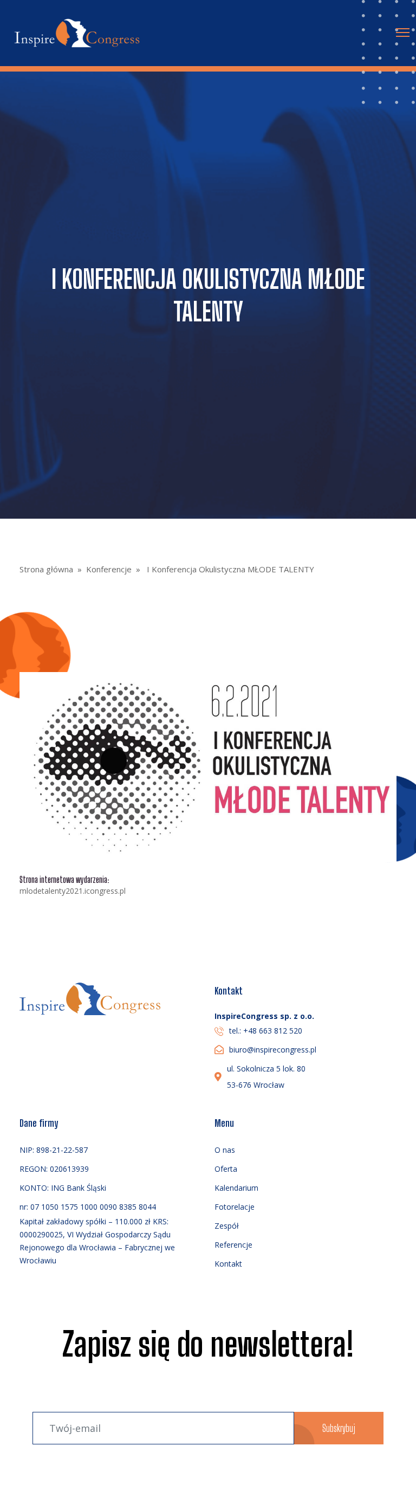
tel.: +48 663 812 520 (265, 1030)
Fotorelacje (234, 1207)
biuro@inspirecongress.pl (272, 1049)
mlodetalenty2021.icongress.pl (73, 891)
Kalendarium (236, 1188)
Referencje (233, 1245)
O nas (224, 1150)
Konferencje (109, 569)
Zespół (226, 1226)
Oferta (225, 1169)
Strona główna (46, 569)
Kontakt (228, 1263)
